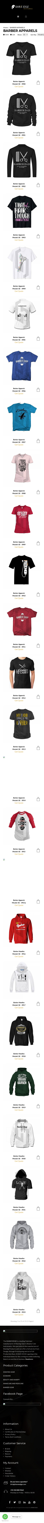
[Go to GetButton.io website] (5, 1521)
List (13, 35)
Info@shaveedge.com (18, 1484)
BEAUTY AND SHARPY (11, 1380)
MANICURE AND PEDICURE (13, 1383)
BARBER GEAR (8, 1387)
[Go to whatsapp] (5, 1516)
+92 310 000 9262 (17, 1490)
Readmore (29, 1359)
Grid (7, 35)
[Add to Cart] (38, 82)
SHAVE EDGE (34, 1507)
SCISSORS (7, 1376)
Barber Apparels (19, 81)
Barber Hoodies (18, 951)
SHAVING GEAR (9, 1372)
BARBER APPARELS (17, 27)
